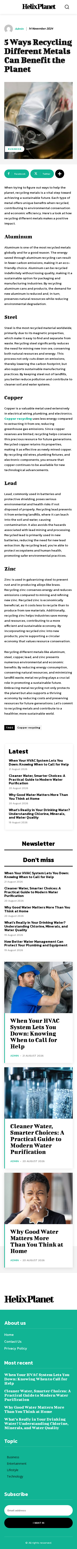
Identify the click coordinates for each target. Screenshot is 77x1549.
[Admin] (9, 29)
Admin (19, 29)
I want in (38, 1523)
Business (14, 149)
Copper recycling (28, 728)
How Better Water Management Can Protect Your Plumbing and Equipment (35, 943)
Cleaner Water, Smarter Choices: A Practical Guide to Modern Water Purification (37, 779)
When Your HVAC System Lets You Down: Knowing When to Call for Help (39, 762)
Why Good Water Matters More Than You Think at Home (38, 796)
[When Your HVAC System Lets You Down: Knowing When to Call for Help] (38, 987)
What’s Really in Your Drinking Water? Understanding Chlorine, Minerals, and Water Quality (39, 813)
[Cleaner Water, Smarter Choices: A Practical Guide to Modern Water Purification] (38, 1093)
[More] (59, 173)
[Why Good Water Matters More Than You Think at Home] (38, 1198)
